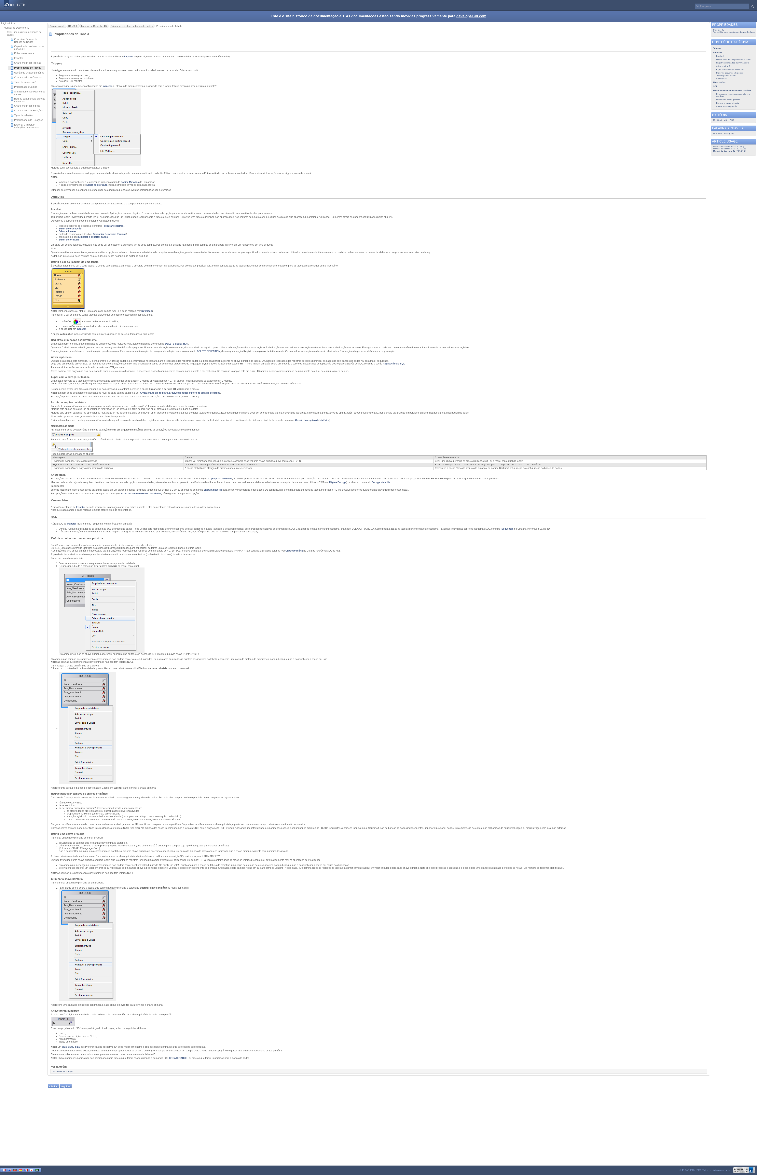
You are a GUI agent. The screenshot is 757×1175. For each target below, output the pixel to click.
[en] (9, 1170)
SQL (715, 86)
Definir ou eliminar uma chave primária (732, 90)
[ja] (31, 1170)
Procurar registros (113, 226)
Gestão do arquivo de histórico (312, 420)
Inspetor (18, 58)
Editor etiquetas (67, 231)
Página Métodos (130, 182)
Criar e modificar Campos (28, 77)
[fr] (4, 1170)
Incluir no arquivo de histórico (729, 73)
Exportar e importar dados (93, 237)
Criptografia (721, 78)
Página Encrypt (337, 482)
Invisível (719, 56)
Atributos (717, 52)
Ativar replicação (723, 66)
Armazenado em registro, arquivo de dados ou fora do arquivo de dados (180, 392)
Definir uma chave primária (728, 100)
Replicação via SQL (394, 363)
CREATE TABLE (178, 1058)
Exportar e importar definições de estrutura (26, 126)
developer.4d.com (471, 16)
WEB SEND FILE (71, 1046)
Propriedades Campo (25, 87)
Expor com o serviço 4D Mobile (730, 69)
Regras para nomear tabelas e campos (29, 100)
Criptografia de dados (220, 478)
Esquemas (508, 528)
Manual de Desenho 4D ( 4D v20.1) (729, 149)
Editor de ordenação (70, 228)
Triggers (717, 48)
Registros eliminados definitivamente (732, 63)
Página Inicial (8, 23)
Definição (146, 311)
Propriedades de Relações (28, 120)
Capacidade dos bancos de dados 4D (29, 47)
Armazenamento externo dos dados (29, 93)
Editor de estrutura (24, 53)
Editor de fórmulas (69, 239)
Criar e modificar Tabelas (27, 62)
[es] (20, 1170)
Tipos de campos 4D (25, 82)
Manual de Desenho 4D (17, 27)
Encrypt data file (381, 482)
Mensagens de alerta (726, 76)
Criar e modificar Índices (27, 105)
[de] (15, 1170)
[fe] (26, 1170)
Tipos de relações (23, 115)
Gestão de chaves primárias (29, 72)
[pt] (37, 1170)
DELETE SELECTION (176, 343)
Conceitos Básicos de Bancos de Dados (25, 40)
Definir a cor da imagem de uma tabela (733, 59)
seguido (65, 1086)
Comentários (719, 82)
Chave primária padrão (726, 106)
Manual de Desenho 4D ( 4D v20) (728, 146)
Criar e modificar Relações (28, 110)
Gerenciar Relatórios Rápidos (109, 234)
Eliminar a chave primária (727, 103)
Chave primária (294, 550)
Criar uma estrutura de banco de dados (24, 33)
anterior (52, 1086)
